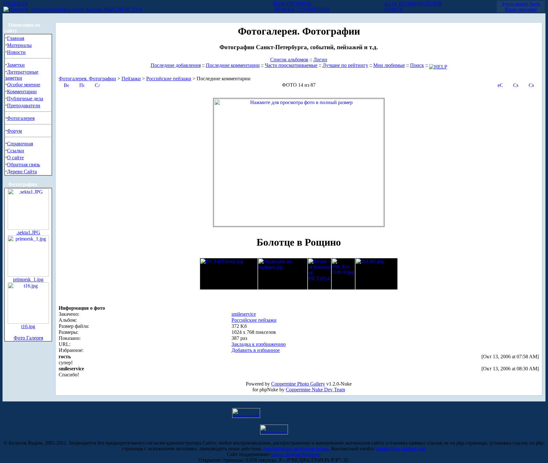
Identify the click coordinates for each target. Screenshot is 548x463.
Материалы (19, 45)
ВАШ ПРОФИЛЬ (292, 3)
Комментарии (22, 91)
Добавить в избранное (256, 350)
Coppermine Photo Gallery (298, 384)
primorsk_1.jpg (28, 279)
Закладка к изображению (259, 344)
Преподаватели (23, 105)
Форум (14, 131)
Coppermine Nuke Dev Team (315, 389)
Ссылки (15, 150)
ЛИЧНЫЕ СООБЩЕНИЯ (301, 9)
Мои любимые (389, 65)
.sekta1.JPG (28, 232)
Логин (320, 59)
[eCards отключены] (500, 84)
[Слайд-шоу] (97, 84)
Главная (15, 38)
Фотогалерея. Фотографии (87, 78)
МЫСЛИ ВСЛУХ (122, 9)
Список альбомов (289, 59)
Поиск (417, 65)
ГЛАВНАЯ (15, 3)
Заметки (16, 65)
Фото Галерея (28, 338)
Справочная (20, 143)
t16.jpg (28, 326)
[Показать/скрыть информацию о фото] (81, 84)
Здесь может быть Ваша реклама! (521, 6)
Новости (16, 52)
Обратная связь (23, 164)
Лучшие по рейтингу (345, 65)
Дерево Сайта (22, 171)
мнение (23, 84)
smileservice (244, 314)
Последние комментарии (233, 65)
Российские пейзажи (168, 78)
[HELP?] (438, 65)
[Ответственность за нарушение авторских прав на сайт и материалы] (274, 432)
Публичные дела (25, 98)
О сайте (15, 157)
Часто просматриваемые (291, 65)
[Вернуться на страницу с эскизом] (66, 84)
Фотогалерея (21, 118)
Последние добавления (176, 65)
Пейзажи (131, 78)
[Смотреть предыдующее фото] (515, 84)
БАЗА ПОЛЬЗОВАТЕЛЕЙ (413, 3)
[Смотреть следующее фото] (531, 84)
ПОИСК (393, 9)
